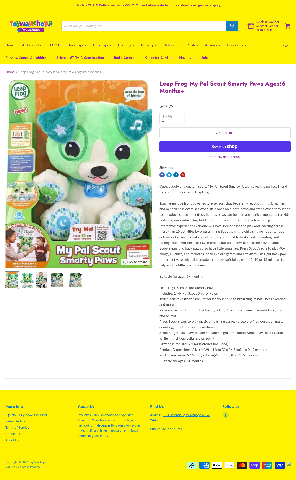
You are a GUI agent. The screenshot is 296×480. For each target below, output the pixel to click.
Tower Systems (30, 466)
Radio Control (125, 57)
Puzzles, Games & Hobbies (26, 57)
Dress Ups (235, 45)
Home (10, 45)
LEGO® (54, 45)
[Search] (232, 26)
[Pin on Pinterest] (182, 174)
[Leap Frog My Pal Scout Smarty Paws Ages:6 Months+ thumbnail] (12, 280)
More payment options (225, 157)
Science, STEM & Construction (80, 57)
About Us (12, 440)
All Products (31, 45)
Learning (125, 45)
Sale (204, 57)
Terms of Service (17, 427)
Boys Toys (76, 45)
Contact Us (13, 434)
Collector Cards (157, 57)
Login (285, 45)
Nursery (147, 45)
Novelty (185, 57)
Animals (211, 45)
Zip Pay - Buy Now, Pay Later (26, 415)
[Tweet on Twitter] (169, 174)
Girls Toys (101, 45)
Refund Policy (15, 421)
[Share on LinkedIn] (176, 174)
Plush (191, 45)
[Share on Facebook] (162, 174)
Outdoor (170, 45)
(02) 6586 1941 (172, 429)
